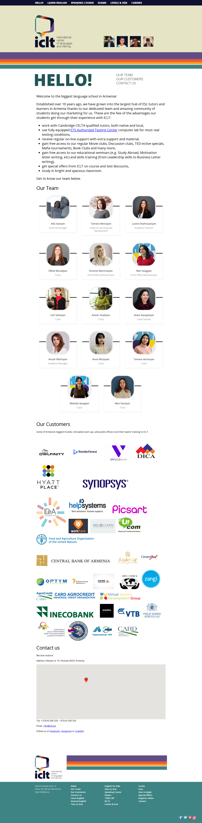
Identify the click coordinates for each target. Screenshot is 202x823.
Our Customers (129, 79)
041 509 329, (46, 789)
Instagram (66, 731)
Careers (136, 2)
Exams (102, 2)
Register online (146, 798)
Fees (141, 789)
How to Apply (145, 792)
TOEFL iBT (109, 798)
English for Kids (112, 786)
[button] (86, 680)
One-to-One (111, 789)
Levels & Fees (118, 2)
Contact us (126, 83)
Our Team (124, 75)
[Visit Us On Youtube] (190, 819)
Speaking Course (82, 2)
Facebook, (55, 731)
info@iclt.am (49, 725)
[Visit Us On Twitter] (185, 819)
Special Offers (145, 795)
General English (78, 801)
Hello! (39, 2)
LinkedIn (79, 731)
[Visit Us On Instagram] (194, 819)
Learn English (57, 2)
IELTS (107, 801)
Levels (142, 786)
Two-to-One (77, 804)
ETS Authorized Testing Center (93, 130)
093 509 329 (56, 789)
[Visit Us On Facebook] (181, 819)
